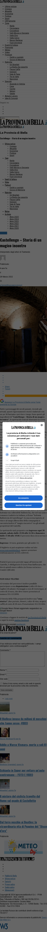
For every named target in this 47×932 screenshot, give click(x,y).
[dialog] (23, 466)
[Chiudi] (41, 425)
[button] (23, 460)
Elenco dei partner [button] (26, 478)
